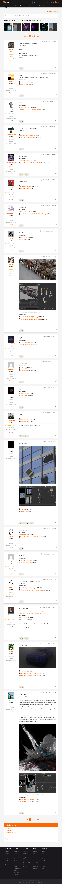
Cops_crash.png (24, 393)
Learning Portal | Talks (16, 864)
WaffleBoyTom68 (11, 162)
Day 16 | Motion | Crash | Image (30, 15)
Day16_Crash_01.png (26, 562)
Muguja (11, 587)
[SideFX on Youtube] (39, 882)
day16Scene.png (24, 370)
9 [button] (35, 33)
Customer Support (25, 852)
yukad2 (11, 239)
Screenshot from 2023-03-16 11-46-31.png (32, 162)
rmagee (11, 49)
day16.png (23, 368)
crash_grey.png (24, 84)
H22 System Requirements (27, 859)
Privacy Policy (34, 856)
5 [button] (31, 33)
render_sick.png (24, 534)
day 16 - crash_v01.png (26, 342)
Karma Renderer (7, 858)
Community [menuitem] (23, 5)
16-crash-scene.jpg (25, 188)
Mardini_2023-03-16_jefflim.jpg (29, 317)
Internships (45, 864)
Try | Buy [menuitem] (45, 5)
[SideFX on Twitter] (23, 882)
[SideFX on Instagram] (26, 882)
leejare (11, 81)
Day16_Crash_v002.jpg (26, 135)
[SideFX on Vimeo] (35, 882)
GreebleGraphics (11, 134)
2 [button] (27, 33)
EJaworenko (11, 615)
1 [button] (26, 33)
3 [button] (28, 33)
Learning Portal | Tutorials (16, 853)
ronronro (10, 369)
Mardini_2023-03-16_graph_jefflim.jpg (31, 319)
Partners (7, 864)
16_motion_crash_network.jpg (28, 799)
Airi (11, 395)
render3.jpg (23, 671)
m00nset (10, 187)
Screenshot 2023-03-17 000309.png (30, 537)
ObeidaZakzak (11, 420)
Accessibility (36, 862)
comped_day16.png (25, 160)
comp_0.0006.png (25, 211)
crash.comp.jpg (24, 419)
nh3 (11, 562)
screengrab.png (24, 421)
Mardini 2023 (18, 15)
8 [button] (34, 33)
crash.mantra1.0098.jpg (26, 82)
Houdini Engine (7, 854)
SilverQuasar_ (11, 536)
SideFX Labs (6, 861)
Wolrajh (11, 700)
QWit (11, 449)
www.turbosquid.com (40, 613)
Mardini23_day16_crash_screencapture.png (32, 590)
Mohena (11, 651)
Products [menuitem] (6, 5)
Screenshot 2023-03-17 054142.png (30, 673)
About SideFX (43, 852)
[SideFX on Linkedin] (42, 882)
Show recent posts (10, 830)
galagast (11, 264)
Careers (44, 855)
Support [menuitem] (38, 5)
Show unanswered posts (11, 832)
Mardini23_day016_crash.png (28, 588)
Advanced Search (53, 11)
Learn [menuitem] (30, 5)
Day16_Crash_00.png (26, 560)
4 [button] (29, 33)
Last (38, 36)
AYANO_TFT (11, 213)
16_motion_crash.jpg (25, 801)
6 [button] (32, 33)
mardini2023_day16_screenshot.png (30, 109)
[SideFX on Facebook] (20, 882)
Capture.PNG (24, 395)
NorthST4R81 (11, 344)
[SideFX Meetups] (32, 882)
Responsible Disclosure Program (36, 866)
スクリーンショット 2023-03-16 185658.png (33, 214)
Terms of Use (35, 852)
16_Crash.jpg (23, 617)
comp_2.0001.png (25, 107)
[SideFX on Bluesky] (29, 882)
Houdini (7, 851)
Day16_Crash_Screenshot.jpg (28, 137)
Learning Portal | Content (16, 858)
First (24, 36)
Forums (11, 15)
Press (43, 857)
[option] (8, 27)
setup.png (23, 511)
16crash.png (23, 237)
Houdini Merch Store (44, 860)
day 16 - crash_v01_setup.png (28, 344)
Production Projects (17, 869)
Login (57, 2)
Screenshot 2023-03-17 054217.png (30, 675)
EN (53, 2)
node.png (22, 239)
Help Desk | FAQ (26, 856)
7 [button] (33, 33)
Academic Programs (16, 873)
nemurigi (10, 109)
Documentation (27, 862)
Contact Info (44, 867)
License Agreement (35, 859)
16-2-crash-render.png (26, 186)
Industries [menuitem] (14, 5)
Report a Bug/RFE (25, 865)
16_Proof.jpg (23, 619)
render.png (23, 509)
